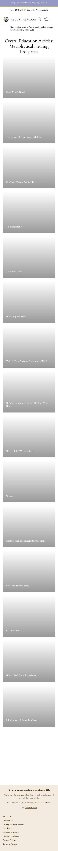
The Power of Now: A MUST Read (24, 137)
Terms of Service (10, 844)
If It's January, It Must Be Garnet (22, 720)
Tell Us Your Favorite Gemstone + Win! (26, 361)
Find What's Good (15, 92)
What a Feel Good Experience (21, 675)
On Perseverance (14, 226)
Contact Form (31, 808)
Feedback (7, 828)
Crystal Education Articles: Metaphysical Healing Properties (29, 46)
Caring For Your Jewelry (13, 825)
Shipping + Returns (11, 833)
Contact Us (8, 821)
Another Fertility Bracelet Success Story (25, 540)
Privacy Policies (9, 840)
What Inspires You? (16, 316)
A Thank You (13, 630)
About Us (7, 817)
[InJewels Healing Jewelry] (20, 19)
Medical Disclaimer (11, 836)
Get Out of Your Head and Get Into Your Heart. (27, 405)
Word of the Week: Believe (20, 451)
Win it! (9, 496)
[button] (39, 19)
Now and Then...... (15, 271)
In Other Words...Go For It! (20, 182)
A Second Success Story (17, 585)
